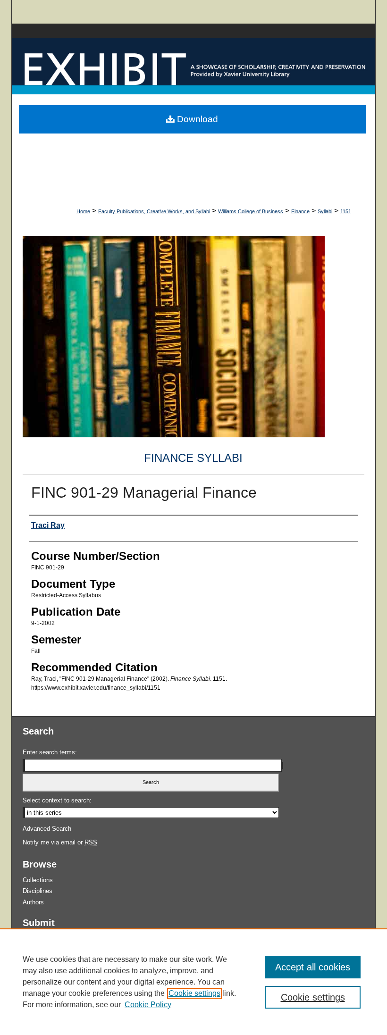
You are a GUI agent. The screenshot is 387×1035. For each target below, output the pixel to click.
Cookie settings (194, 993)
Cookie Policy (148, 1005)
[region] (193, 981)
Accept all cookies (312, 967)
